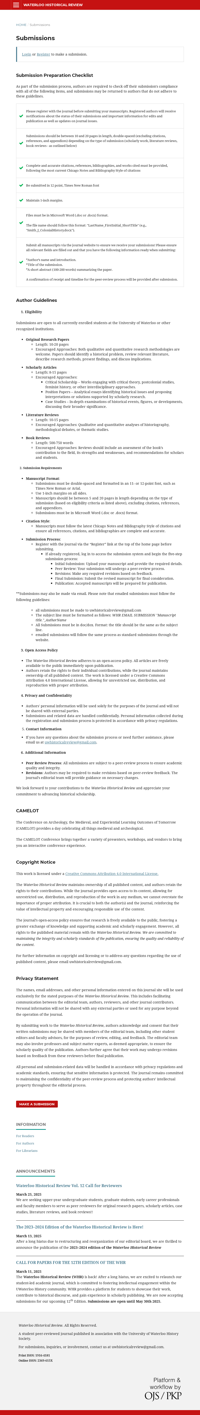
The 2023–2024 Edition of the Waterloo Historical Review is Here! (79, 1227)
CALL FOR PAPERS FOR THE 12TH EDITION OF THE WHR (71, 1262)
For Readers (25, 1136)
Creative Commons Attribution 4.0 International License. (112, 873)
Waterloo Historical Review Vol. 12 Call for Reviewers (69, 1185)
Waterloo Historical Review (53, 5)
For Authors (25, 1143)
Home (21, 25)
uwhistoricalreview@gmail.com (70, 742)
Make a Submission (37, 1104)
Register (43, 54)
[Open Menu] (16, 5)
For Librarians (27, 1150)
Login (26, 54)
